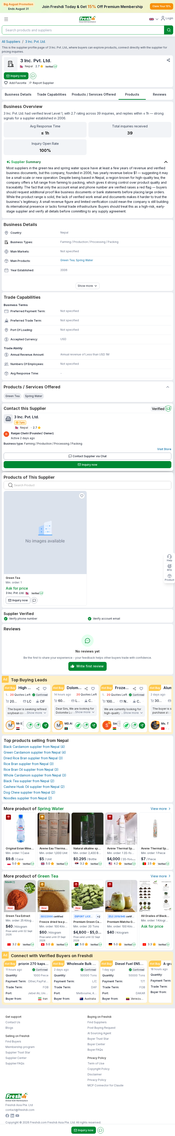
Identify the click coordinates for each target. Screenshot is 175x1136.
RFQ (169, 570)
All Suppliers (11, 41)
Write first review (90, 666)
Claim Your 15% (161, 6)
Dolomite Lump (74, 687)
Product (169, 579)
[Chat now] (33, 76)
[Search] (169, 30)
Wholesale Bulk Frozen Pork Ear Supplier (82, 964)
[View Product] (45, 532)
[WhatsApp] (78, 725)
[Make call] (30, 725)
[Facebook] (7, 1116)
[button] (27, 709)
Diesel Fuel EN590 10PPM (130, 964)
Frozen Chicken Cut (122, 687)
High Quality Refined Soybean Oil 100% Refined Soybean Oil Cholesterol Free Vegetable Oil (25, 687)
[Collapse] (167, 387)
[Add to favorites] (6, 83)
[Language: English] (153, 19)
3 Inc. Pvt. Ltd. (35, 41)
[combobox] (82, 30)
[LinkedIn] (12, 1116)
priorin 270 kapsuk (33, 964)
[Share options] (168, 60)
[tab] (18, 94)
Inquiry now (18, 76)
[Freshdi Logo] (87, 19)
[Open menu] (6, 19)
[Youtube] (17, 1116)
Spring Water (84, 260)
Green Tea (67, 260)
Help (169, 560)
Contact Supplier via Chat (90, 456)
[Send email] (37, 725)
